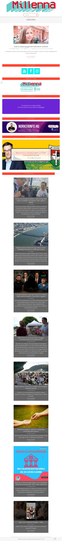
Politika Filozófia (48, 48)
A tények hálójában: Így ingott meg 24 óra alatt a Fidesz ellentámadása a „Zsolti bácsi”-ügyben (31, 295)
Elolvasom (31, 56)
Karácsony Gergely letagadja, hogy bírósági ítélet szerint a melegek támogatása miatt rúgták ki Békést (31, 200)
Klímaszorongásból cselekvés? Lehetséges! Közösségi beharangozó (31, 430)
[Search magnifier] (37, 15)
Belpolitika (35, 48)
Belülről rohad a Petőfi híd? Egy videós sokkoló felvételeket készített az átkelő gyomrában (31, 248)
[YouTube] (24, 71)
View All (57, 173)
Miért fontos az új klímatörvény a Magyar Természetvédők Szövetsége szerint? (31, 338)
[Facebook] (31, 71)
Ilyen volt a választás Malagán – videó (31, 522)
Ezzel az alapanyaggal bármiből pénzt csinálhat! (31, 47)
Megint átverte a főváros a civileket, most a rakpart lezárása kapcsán (31, 387)
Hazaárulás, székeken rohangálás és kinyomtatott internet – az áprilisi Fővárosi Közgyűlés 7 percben (31, 154)
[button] (57, 538)
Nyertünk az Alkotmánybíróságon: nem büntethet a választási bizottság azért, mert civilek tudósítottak (31, 483)
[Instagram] (37, 71)
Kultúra (41, 48)
